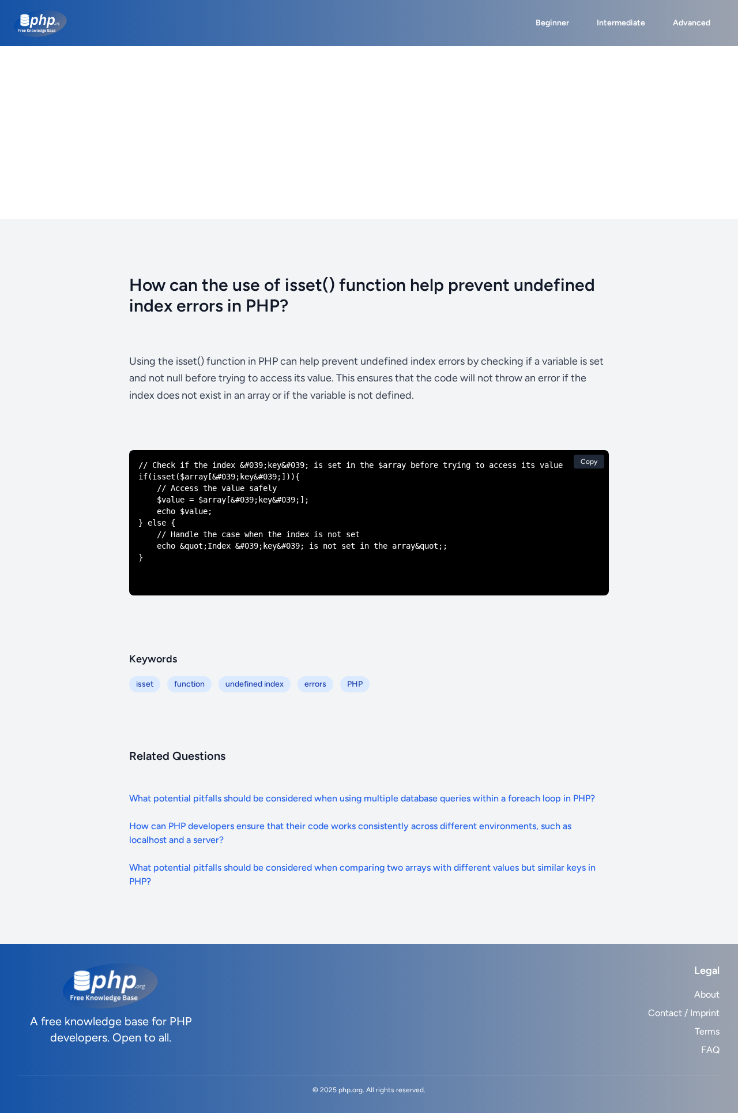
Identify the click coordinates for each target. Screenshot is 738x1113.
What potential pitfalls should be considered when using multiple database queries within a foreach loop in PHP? (362, 798)
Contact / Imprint (684, 1012)
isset (144, 684)
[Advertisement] (369, 132)
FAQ (710, 1049)
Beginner (552, 23)
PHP (355, 684)
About (707, 994)
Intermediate (621, 23)
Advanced (691, 23)
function (189, 684)
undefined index (254, 684)
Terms (707, 1031)
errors (315, 684)
